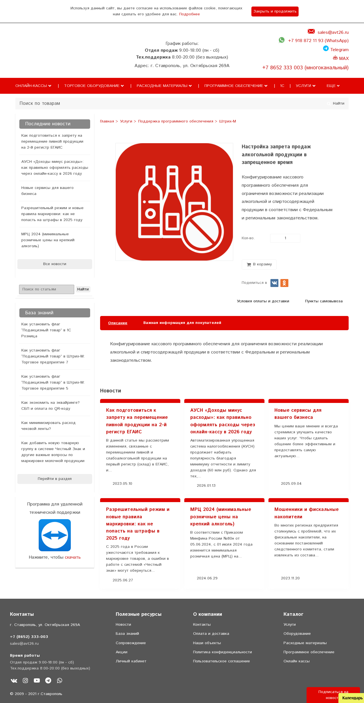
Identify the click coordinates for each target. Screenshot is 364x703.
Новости (123, 624)
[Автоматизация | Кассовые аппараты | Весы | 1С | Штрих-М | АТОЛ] (26, 60)
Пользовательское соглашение (221, 661)
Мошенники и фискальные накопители (306, 513)
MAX (343, 58)
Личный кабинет (131, 661)
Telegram (339, 50)
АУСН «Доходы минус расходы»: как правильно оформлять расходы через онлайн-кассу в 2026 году (54, 167)
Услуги (303, 86)
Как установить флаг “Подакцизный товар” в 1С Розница (46, 330)
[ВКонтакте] (274, 283)
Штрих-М (227, 121)
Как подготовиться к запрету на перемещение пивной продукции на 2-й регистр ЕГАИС (52, 141)
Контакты (202, 624)
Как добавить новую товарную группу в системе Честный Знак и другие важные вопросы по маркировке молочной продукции (53, 452)
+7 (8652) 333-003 (29, 637)
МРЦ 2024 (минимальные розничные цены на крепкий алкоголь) (48, 240)
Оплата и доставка (211, 633)
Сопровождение (131, 643)
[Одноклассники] (284, 283)
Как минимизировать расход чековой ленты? (48, 426)
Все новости (54, 264)
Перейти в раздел (55, 479)
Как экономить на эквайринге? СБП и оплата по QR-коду (50, 405)
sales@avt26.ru (333, 32)
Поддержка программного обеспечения (176, 121)
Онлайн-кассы (31, 86)
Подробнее (189, 14)
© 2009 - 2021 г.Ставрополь (36, 694)
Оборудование (297, 633)
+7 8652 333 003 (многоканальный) (305, 68)
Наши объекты (207, 643)
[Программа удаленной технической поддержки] (54, 535)
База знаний (127, 633)
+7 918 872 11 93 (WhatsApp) (318, 41)
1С (282, 86)
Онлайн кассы (297, 661)
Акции (121, 652)
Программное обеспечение (233, 86)
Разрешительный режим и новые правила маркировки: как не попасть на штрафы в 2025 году (52, 214)
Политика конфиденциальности (222, 652)
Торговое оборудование (91, 86)
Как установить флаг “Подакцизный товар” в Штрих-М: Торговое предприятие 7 (53, 356)
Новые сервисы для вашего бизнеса (47, 191)
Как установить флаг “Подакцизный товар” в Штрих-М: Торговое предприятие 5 (53, 382)
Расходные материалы (162, 86)
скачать (73, 557)
